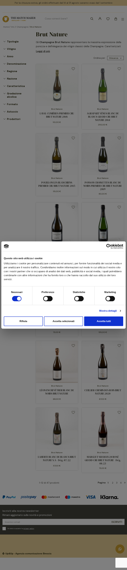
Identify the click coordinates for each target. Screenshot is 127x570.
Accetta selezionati (63, 321)
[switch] (48, 298)
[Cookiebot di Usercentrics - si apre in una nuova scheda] (108, 246)
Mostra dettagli (108, 310)
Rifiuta (23, 321)
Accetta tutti (104, 321)
